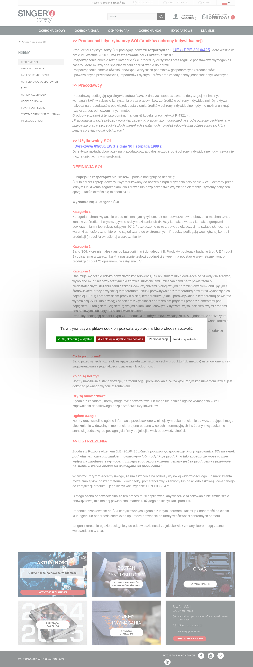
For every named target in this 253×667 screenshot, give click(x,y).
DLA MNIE (207, 31)
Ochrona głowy (52, 31)
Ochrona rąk (118, 31)
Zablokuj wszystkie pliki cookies (121, 339)
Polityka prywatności (184, 339)
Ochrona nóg (150, 31)
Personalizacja (159, 339)
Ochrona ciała (87, 31)
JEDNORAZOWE (181, 31)
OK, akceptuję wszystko (76, 339)
